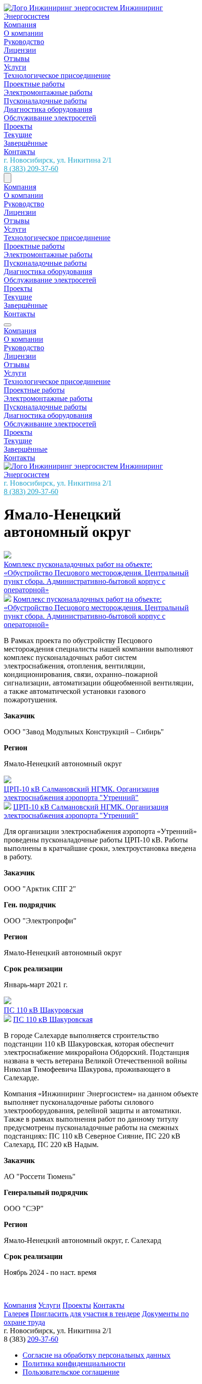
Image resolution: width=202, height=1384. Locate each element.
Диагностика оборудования (48, 109)
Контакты (19, 152)
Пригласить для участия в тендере (85, 1314)
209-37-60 (42, 1339)
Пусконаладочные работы (45, 101)
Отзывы (17, 59)
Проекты (18, 126)
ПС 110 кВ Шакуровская (53, 1019)
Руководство (24, 42)
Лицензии (20, 50)
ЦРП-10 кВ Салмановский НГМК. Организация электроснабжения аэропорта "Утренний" (86, 811)
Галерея (16, 1314)
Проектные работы (34, 84)
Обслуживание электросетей (50, 118)
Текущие (18, 135)
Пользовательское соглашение (71, 1372)
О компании (23, 33)
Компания (20, 25)
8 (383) (31, 169)
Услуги (15, 67)
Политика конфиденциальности (74, 1364)
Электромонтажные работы (48, 92)
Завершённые (25, 143)
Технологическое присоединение (57, 75)
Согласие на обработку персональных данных (97, 1355)
